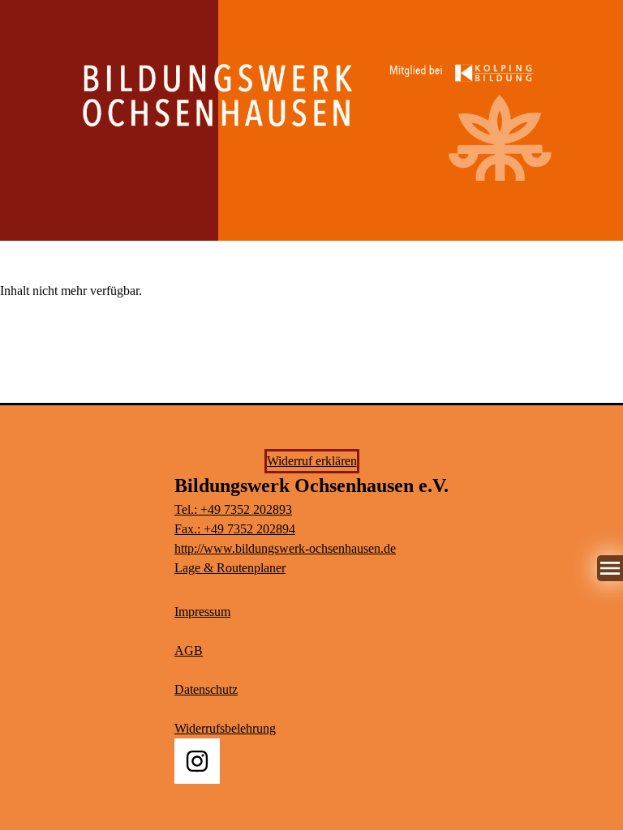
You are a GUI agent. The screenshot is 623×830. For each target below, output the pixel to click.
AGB (188, 650)
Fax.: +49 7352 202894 (234, 529)
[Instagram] (197, 761)
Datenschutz (206, 689)
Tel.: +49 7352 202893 (233, 509)
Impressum (202, 611)
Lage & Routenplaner (230, 568)
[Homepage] (311, 111)
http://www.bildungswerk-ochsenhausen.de (285, 548)
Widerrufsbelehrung (225, 728)
